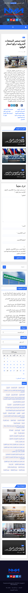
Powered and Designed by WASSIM (11, 583)
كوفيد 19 (11, 430)
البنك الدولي (21, 394)
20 (14, 367)
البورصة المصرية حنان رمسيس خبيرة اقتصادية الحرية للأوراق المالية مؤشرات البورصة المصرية (14, 398)
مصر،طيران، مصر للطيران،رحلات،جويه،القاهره (14, 444)
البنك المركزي (14, 394)
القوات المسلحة (11, 413)
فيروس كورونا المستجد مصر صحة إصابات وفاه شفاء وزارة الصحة (14, 426)
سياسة (22, 511)
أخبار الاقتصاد (21, 387)
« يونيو (23, 378)
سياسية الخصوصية (14, 590)
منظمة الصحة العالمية (19, 464)
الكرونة (4, 413)
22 (7, 367)
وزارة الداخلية (21, 467)
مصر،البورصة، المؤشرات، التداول (17, 435)
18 (20, 367)
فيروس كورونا (17, 423)
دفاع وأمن (21, 494)
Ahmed (23, 310)
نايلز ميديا (11, 464)
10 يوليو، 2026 (20, 552)
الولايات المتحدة (21, 420)
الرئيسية (20, 587)
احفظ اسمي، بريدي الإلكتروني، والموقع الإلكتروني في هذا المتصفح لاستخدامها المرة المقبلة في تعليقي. (14, 251)
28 (10, 370)
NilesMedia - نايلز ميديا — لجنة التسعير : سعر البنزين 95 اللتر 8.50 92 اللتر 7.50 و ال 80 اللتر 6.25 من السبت (14, 317)
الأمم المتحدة (14, 387)
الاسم (23, 226)
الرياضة (22, 528)
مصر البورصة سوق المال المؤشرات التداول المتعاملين (14, 458)
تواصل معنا (8, 587)
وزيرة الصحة (6, 470)
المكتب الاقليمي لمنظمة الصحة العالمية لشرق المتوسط (14, 416)
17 (23, 367)
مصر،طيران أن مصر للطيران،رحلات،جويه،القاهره (18, 450)
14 (10, 364)
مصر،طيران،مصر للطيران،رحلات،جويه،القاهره (14, 447)
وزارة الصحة (21, 470)
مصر (15, 433)
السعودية (9, 404)
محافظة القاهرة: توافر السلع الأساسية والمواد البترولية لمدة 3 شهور (14, 320)
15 (7, 364)
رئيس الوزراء (6, 420)
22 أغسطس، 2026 (19, 501)
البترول (8, 387)
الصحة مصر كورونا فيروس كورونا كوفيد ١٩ (15, 407)
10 (23, 364)
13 (14, 364)
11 (20, 364)
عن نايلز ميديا (14, 587)
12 (17, 364)
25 (20, 370)
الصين (23, 413)
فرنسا (23, 423)
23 (4, 367)
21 (10, 367)
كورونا (23, 430)
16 (4, 364)
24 (23, 370)
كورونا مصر (17, 430)
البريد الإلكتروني (21, 233)
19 (17, 367)
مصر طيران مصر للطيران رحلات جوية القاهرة (14, 461)
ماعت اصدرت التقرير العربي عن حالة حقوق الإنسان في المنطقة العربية (14, 516)
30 (4, 370)
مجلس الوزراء (21, 433)
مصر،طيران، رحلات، (19, 441)
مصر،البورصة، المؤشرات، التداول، (16, 438)
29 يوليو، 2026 (20, 518)
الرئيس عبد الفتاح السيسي (18, 404)
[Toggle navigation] (13, 27)
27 (14, 370)
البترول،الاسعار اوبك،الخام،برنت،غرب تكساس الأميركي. (14, 391)
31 (23, 373)
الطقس (18, 413)
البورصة (8, 394)
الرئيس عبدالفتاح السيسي (18, 401)
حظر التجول (13, 420)
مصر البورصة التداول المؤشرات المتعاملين (15, 454)
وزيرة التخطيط (14, 470)
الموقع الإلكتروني (21, 240)
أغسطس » (18, 378)
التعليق (23, 195)
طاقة (24, 37)
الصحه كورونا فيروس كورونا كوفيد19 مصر (15, 410)
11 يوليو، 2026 (20, 535)
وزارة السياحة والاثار (12, 467)
